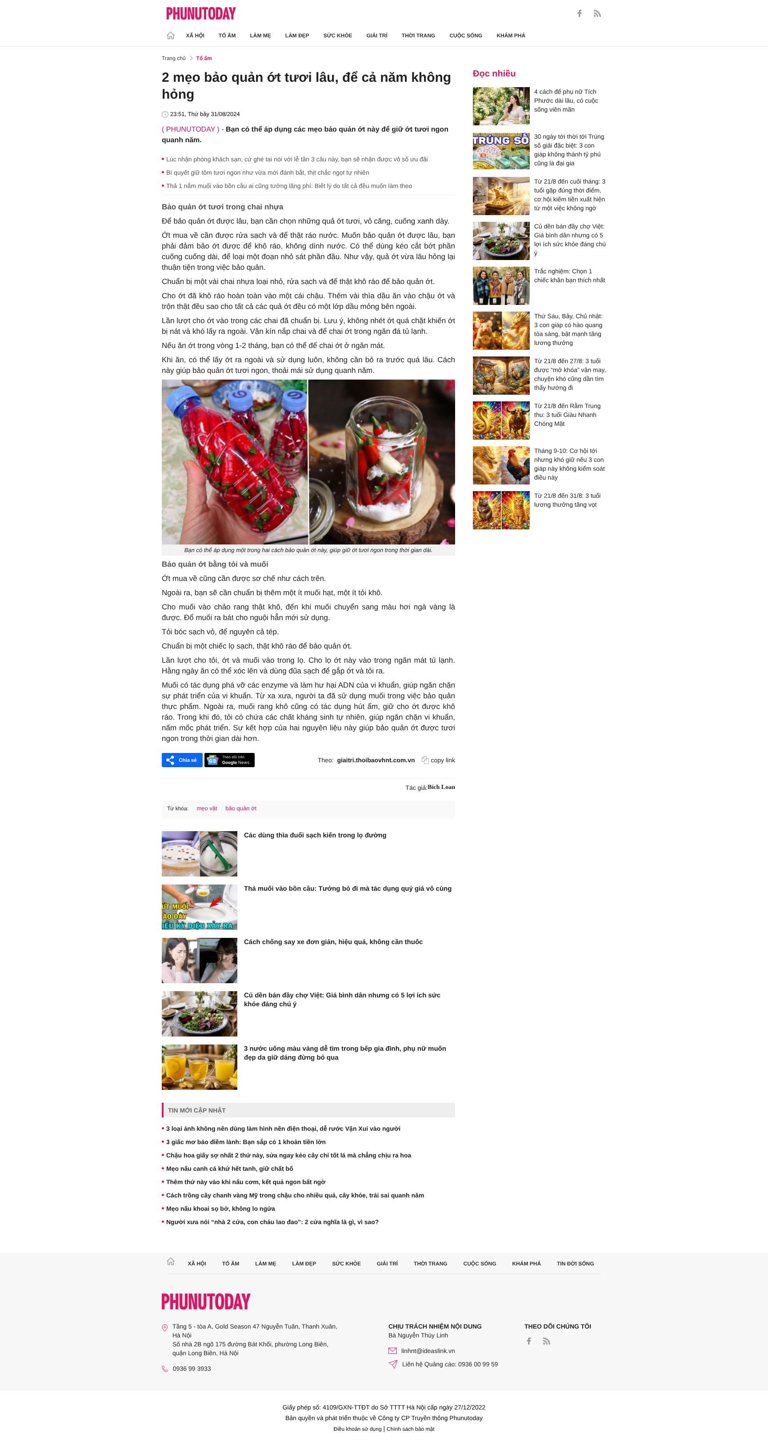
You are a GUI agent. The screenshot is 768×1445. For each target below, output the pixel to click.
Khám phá (510, 35)
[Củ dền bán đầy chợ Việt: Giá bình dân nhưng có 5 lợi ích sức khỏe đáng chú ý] (199, 1014)
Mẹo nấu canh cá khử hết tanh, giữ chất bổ (229, 1168)
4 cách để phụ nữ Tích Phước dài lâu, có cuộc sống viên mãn (566, 100)
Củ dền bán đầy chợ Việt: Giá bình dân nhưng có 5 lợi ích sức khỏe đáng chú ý (342, 1000)
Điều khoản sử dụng (358, 1429)
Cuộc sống (465, 35)
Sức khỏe (338, 35)
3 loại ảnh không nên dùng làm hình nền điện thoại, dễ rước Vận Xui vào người (283, 1128)
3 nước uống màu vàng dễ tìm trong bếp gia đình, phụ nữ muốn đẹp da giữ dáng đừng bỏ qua (345, 1053)
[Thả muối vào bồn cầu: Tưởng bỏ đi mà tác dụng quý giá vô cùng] (199, 907)
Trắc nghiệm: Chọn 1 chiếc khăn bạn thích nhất (569, 276)
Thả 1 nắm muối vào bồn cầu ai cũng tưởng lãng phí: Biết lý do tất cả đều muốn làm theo (289, 185)
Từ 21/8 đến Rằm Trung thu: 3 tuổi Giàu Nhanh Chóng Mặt (567, 414)
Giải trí (376, 35)
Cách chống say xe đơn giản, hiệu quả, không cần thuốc (333, 942)
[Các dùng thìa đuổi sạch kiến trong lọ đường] (199, 854)
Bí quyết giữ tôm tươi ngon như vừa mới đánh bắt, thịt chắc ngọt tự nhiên (267, 172)
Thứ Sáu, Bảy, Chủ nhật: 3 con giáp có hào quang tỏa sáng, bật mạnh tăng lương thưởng (568, 329)
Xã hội (195, 35)
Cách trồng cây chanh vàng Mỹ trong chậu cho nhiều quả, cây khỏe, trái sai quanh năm (295, 1195)
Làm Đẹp (297, 35)
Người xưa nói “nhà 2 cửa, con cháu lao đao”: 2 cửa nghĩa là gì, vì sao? (272, 1221)
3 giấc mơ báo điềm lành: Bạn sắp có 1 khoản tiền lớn (246, 1141)
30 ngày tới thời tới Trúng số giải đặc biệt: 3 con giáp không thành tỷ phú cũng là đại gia (569, 150)
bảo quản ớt (240, 808)
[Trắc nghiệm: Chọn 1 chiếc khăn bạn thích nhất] (501, 286)
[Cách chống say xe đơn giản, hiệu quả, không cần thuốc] (199, 960)
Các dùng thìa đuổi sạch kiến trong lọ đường (315, 835)
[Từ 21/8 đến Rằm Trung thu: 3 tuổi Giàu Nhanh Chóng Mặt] (501, 420)
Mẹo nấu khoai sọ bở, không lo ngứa (220, 1208)
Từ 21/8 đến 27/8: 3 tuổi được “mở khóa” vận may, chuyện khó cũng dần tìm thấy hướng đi (570, 374)
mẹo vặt (206, 808)
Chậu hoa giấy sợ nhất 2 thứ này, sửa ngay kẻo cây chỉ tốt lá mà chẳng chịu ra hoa (288, 1155)
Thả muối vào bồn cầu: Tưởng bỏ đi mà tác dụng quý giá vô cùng (348, 889)
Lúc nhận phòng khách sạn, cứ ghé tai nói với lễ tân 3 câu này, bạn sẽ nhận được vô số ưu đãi (297, 159)
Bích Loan (441, 787)
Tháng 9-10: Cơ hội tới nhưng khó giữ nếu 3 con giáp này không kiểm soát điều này (569, 464)
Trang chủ (174, 58)
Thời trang (419, 35)
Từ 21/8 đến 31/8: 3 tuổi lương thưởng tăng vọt (567, 500)
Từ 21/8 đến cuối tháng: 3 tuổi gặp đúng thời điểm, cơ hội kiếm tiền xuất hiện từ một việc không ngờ (569, 195)
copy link (443, 760)
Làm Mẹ (260, 35)
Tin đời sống (575, 1264)
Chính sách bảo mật (410, 1429)
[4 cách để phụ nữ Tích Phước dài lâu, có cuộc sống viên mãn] (501, 106)
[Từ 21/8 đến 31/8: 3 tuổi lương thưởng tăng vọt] (501, 510)
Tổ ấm (227, 35)
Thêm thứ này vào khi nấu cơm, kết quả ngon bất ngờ (245, 1181)
